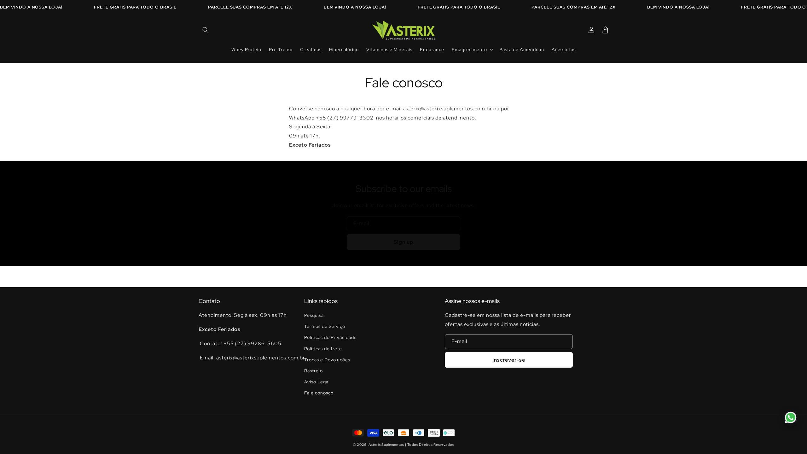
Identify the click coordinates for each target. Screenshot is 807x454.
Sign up (403, 242)
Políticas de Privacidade (330, 337)
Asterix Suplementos (386, 444)
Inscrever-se (508, 360)
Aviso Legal (317, 382)
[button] (205, 30)
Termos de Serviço (324, 326)
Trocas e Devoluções (327, 360)
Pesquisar (315, 315)
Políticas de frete (323, 349)
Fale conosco (319, 393)
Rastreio (313, 371)
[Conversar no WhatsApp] (790, 417)
